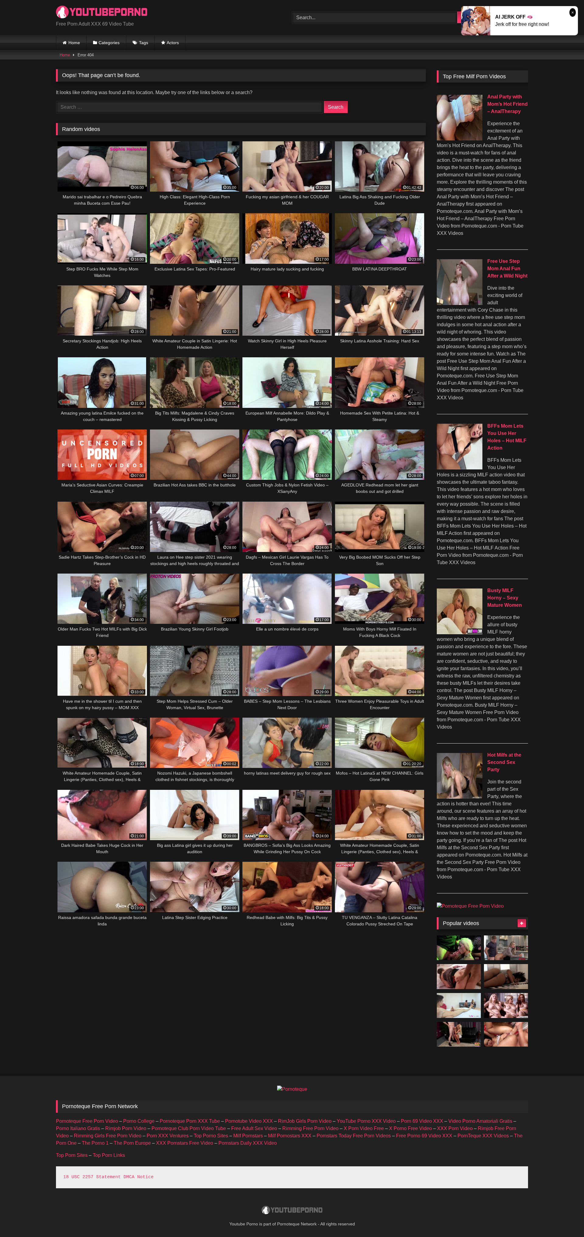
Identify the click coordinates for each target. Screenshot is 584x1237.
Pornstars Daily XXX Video (247, 1143)
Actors (173, 42)
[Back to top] (565, 1219)
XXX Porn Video (455, 1128)
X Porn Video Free (364, 1128)
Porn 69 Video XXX (422, 1121)
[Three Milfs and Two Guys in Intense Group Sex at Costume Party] (459, 947)
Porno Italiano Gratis (78, 1128)
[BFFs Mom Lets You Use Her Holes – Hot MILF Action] (459, 467)
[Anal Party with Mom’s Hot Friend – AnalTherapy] (459, 138)
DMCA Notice (138, 1177)
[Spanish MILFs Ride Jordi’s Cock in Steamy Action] (459, 1005)
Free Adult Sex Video (254, 1128)
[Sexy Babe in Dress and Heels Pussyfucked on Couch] (459, 1034)
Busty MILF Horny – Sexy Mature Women (504, 598)
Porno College (139, 1121)
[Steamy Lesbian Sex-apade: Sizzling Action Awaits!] (506, 1034)
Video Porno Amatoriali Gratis (480, 1121)
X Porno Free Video (410, 1128)
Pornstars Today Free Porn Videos (354, 1135)
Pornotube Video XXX (249, 1121)
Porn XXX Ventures (168, 1135)
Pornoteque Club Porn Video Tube (188, 1128)
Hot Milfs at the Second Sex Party (504, 762)
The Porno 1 (95, 1143)
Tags (143, 42)
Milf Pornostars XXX (289, 1135)
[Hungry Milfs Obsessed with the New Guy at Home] (506, 947)
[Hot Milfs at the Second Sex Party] (459, 797)
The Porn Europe (132, 1143)
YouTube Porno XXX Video (366, 1121)
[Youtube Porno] (101, 12)
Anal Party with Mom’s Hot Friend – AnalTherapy (507, 104)
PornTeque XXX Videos (483, 1135)
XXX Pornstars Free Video (184, 1143)
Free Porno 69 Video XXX (424, 1135)
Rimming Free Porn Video (310, 1128)
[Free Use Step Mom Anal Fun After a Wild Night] (459, 303)
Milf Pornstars (248, 1135)
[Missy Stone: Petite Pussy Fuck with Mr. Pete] (506, 976)
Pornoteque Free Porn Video (87, 1121)
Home (74, 42)
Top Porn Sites (72, 1155)
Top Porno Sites (211, 1135)
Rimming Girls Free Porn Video (107, 1135)
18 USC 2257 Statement (92, 1177)
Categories (109, 42)
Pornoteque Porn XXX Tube (190, 1121)
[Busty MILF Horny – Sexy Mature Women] (459, 632)
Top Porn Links (109, 1155)
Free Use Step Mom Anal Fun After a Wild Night (507, 268)
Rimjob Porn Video (125, 1128)
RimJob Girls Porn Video (305, 1121)
